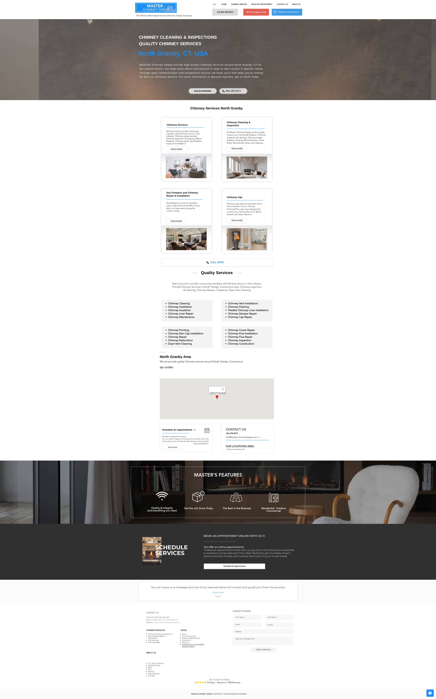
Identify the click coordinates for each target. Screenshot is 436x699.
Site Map (151, 676)
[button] (214, 4)
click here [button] (218, 592)
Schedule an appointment (288, 12)
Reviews (151, 672)
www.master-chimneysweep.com (166, 622)
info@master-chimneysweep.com (241, 437)
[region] (194, 432)
